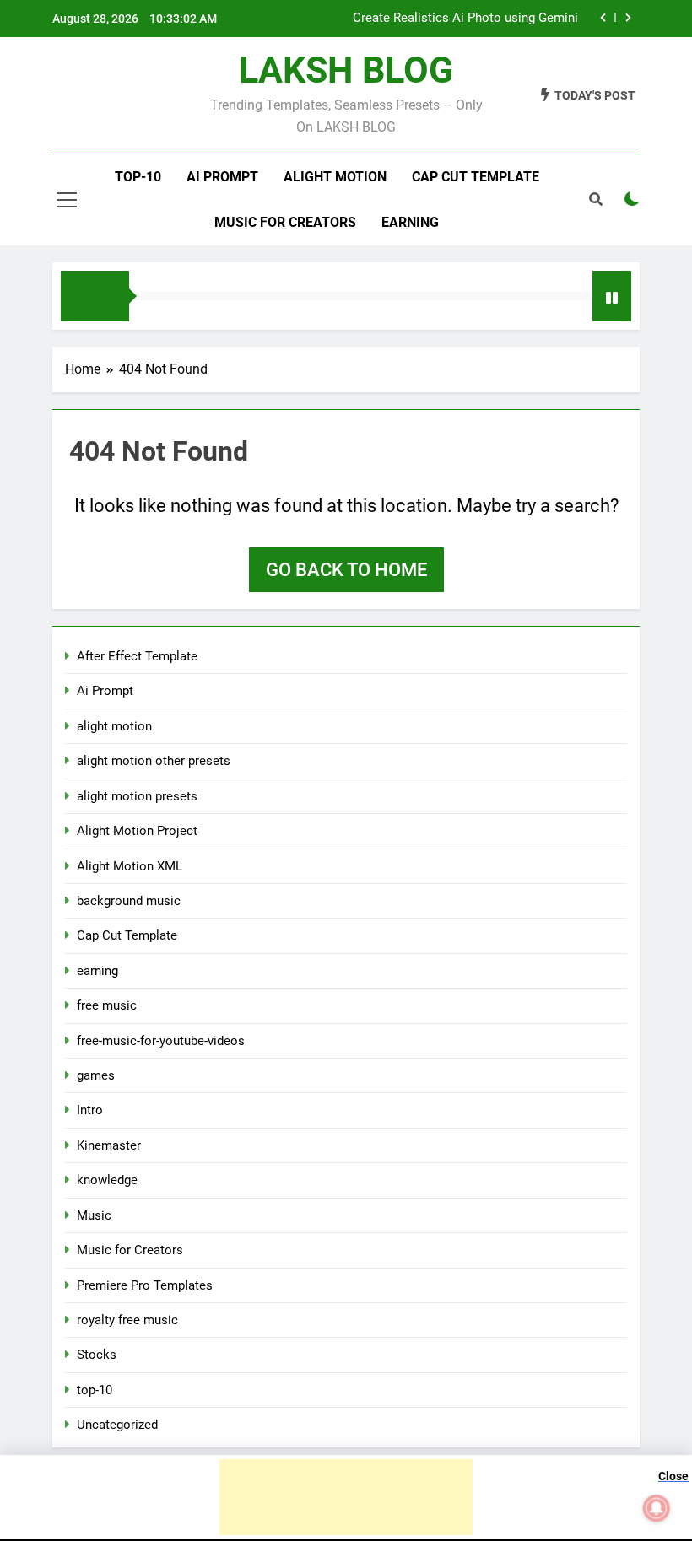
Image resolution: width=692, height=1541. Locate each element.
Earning (410, 222)
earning (97, 970)
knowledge (107, 1180)
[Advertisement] (346, 1497)
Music (94, 1215)
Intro (90, 1110)
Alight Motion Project (137, 830)
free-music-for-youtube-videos (161, 1040)
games (96, 1075)
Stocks (96, 1354)
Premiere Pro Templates (145, 1285)
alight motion (335, 177)
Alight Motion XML (129, 866)
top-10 (138, 177)
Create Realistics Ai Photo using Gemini (465, 18)
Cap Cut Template (475, 177)
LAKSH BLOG (346, 70)
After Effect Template (137, 656)
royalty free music (127, 1320)
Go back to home (346, 569)
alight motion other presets (153, 760)
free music (107, 1005)
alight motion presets (137, 796)
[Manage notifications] (656, 1508)
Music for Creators (285, 222)
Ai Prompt (222, 177)
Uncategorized (117, 1424)
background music (129, 900)
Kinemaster (109, 1145)
